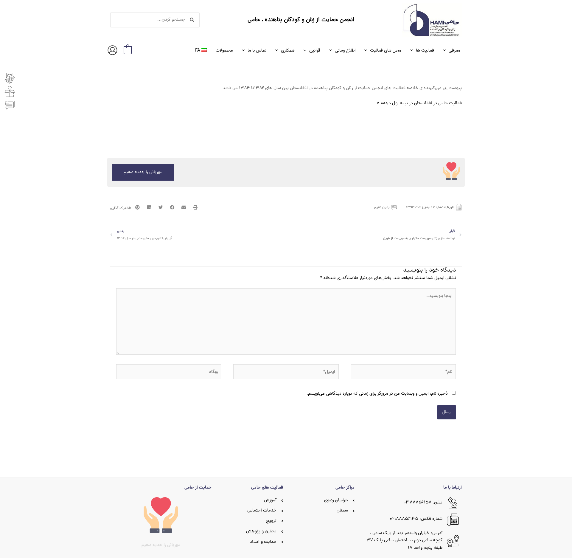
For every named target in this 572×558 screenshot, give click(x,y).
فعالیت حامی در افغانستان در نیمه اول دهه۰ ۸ (419, 103)
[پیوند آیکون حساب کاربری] (112, 50)
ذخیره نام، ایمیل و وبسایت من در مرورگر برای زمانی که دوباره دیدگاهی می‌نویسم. (377, 393)
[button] (446, 50)
